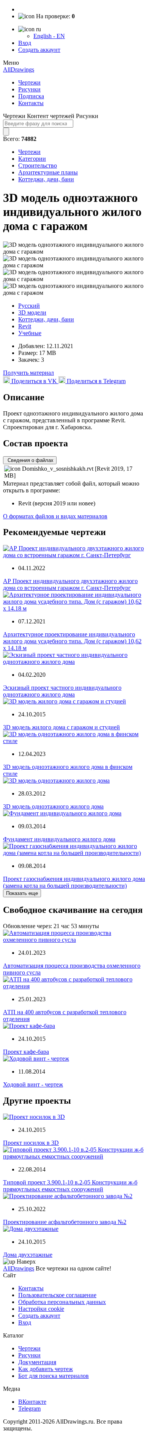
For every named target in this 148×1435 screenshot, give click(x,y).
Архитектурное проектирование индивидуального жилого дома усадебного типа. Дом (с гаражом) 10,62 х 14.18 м (72, 641)
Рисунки (29, 89)
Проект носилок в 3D (31, 1142)
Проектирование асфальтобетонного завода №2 (64, 1222)
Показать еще (22, 893)
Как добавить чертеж (45, 1369)
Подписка (31, 96)
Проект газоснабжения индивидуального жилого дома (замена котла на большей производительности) (74, 882)
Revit (24, 326)
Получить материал (28, 372)
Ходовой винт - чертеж (33, 1084)
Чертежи (29, 82)
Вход (24, 43)
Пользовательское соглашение (57, 1295)
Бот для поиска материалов (53, 1376)
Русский (29, 305)
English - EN (49, 36)
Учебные (29, 333)
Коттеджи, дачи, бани (46, 179)
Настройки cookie (41, 1309)
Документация (37, 1362)
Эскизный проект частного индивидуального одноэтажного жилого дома (62, 691)
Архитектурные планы (48, 172)
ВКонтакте (32, 1401)
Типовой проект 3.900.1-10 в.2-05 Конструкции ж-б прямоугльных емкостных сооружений (70, 1185)
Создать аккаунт (39, 49)
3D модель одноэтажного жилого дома (53, 806)
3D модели (32, 312)
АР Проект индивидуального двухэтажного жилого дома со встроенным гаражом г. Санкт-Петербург (70, 584)
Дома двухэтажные (27, 1254)
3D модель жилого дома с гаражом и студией (61, 727)
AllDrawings (18, 69)
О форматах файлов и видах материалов (55, 516)
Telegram (29, 1408)
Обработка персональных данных (62, 1302)
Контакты (31, 103)
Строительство (37, 165)
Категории (32, 158)
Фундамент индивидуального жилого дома (59, 839)
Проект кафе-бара (26, 1051)
